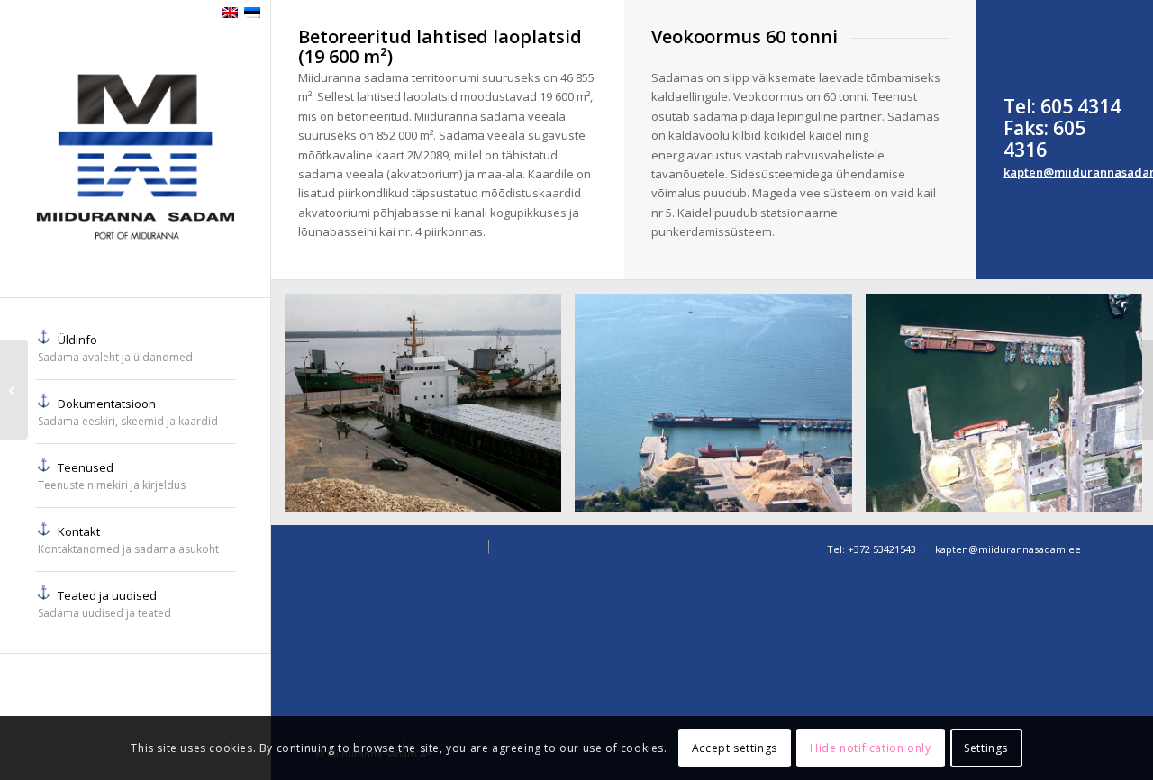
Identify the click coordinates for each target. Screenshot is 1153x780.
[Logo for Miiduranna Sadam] (135, 162)
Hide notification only (870, 748)
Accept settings (734, 748)
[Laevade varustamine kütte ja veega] (14, 390)
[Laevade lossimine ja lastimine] (1139, 390)
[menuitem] (135, 348)
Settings (986, 748)
